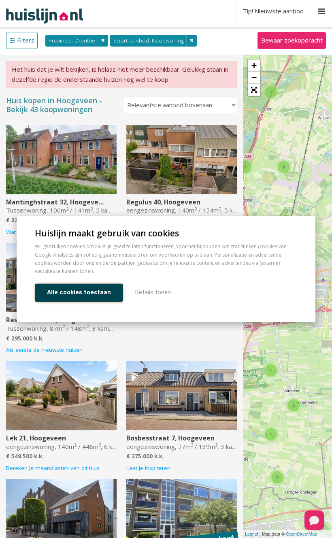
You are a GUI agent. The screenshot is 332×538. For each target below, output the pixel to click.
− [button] (254, 77)
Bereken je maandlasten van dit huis (53, 468)
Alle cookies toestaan (79, 292)
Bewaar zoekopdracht (292, 40)
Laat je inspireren (148, 468)
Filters (25, 40)
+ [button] (254, 65)
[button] (254, 90)
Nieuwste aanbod (273, 11)
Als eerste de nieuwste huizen (44, 349)
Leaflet (251, 533)
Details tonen (153, 292)
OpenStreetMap (301, 533)
